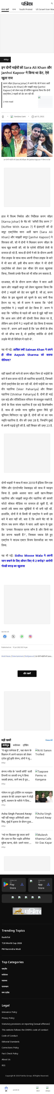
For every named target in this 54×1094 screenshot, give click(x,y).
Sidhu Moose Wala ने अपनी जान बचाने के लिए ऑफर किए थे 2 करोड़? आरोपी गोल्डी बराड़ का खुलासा (27, 561)
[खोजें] (52, 3)
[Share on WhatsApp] (21, 636)
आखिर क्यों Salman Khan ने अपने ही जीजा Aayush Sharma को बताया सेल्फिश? (27, 355)
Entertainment (18, 656)
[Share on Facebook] (4, 636)
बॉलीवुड (6, 60)
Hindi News (6, 656)
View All (49, 740)
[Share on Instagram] (30, 636)
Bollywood (29, 656)
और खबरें (27, 673)
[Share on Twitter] (13, 636)
